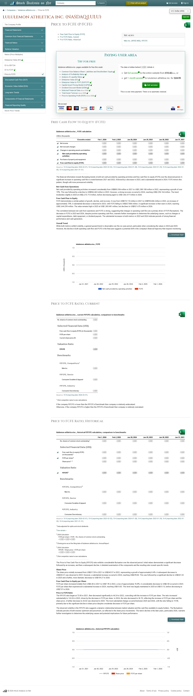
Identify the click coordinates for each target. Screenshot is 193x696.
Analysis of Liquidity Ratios (72, 77)
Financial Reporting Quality (15, 105)
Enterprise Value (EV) (13, 60)
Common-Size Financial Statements (19, 36)
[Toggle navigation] (6, 3)
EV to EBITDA (10, 65)
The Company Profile (13, 25)
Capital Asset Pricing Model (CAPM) (76, 85)
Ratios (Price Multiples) (14, 54)
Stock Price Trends (12, 111)
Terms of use (151, 691)
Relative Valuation (12, 49)
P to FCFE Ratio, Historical (70, 40)
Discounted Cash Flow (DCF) (16, 80)
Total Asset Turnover (74, 93)
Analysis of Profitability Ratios (73, 74)
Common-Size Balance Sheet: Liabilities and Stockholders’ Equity (87, 72)
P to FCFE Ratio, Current (69, 37)
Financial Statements (13, 30)
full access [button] (133, 73)
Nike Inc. (65, 368)
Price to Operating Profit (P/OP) (78, 96)
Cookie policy (176, 691)
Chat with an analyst (137, 3)
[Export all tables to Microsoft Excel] (187, 25)
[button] (57, 143)
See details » (61, 530)
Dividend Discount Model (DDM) (74, 88)
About (142, 691)
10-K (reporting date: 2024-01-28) (125, 167)
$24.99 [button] (186, 17)
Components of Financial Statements (19, 99)
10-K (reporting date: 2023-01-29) (150, 167)
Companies (11, 10)
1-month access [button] (135, 78)
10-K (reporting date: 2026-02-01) (76, 167)
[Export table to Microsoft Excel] (182, 134)
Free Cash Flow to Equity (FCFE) (72, 34)
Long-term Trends (12, 92)
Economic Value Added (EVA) (16, 86)
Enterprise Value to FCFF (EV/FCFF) (76, 82)
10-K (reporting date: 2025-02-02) (100, 167)
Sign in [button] (186, 3)
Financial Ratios (11, 43)
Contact (186, 691)
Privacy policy (163, 691)
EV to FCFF (9, 70)
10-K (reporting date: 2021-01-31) (71, 170)
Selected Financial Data (75, 90)
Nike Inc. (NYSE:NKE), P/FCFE (135, 41)
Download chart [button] (177, 235)
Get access (172, 3)
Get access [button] (152, 85)
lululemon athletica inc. (27, 10)
